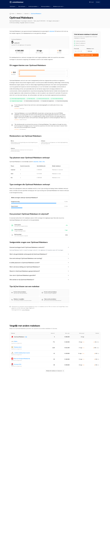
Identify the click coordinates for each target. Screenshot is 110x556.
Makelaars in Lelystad (57, 169)
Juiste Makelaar (25, 310)
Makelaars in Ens (56, 177)
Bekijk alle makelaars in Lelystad (54, 370)
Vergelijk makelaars (85, 55)
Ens (44, 161)
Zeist (40, 161)
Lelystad (51, 31)
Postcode (76, 48)
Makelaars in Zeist (56, 173)
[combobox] (93, 51)
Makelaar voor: (90, 48)
